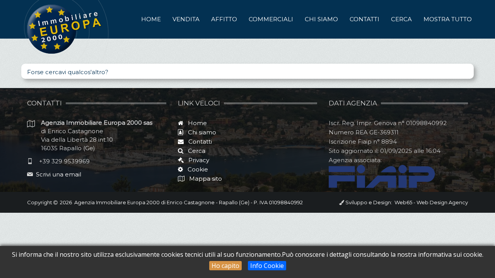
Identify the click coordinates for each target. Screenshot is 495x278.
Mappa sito (205, 178)
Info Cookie (267, 265)
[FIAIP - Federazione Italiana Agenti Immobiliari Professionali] (382, 176)
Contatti (364, 19)
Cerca (401, 19)
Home (151, 19)
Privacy (196, 160)
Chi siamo (321, 19)
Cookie (195, 169)
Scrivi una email (58, 174)
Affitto (224, 19)
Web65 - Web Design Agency (430, 202)
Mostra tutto (447, 19)
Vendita (186, 19)
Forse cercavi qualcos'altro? (67, 72)
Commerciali (271, 19)
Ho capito (225, 265)
